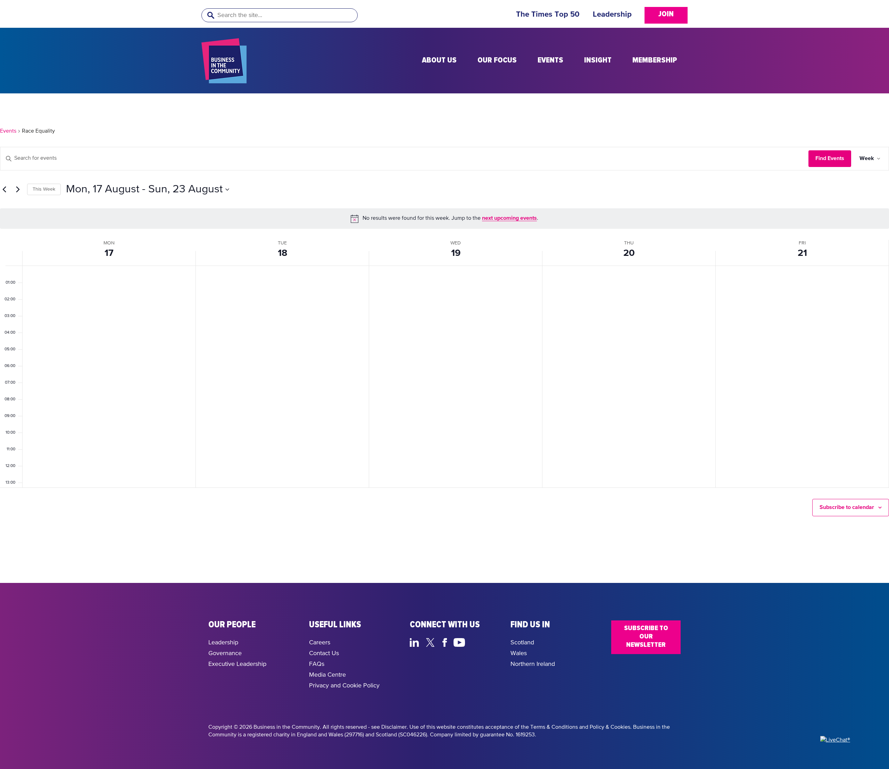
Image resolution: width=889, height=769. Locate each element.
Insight (598, 60)
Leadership (612, 14)
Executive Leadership (237, 664)
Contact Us (324, 653)
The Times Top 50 (548, 14)
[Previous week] (4, 189)
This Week (44, 189)
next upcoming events (509, 218)
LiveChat (492, 641)
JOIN (666, 14)
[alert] (444, 218)
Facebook (445, 641)
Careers (319, 643)
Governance (225, 653)
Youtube (460, 641)
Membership (654, 60)
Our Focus (497, 60)
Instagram (476, 641)
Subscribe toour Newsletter (646, 636)
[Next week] (18, 189)
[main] (444, 338)
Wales (518, 653)
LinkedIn (416, 641)
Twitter (432, 641)
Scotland (522, 643)
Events (550, 60)
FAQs (316, 664)
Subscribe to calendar (847, 507)
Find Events (829, 158)
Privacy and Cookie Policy (344, 686)
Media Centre (327, 675)
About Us (439, 60)
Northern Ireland (532, 664)
